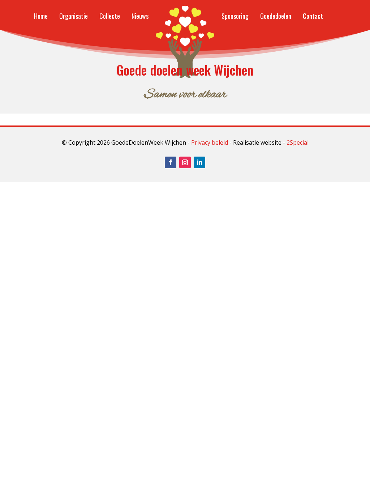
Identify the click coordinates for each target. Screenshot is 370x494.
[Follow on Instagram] (185, 162)
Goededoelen (275, 15)
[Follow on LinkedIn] (199, 162)
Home (41, 15)
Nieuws (140, 15)
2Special (298, 142)
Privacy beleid (209, 142)
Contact (313, 15)
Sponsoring (235, 15)
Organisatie (73, 15)
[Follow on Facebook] (170, 162)
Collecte (109, 15)
